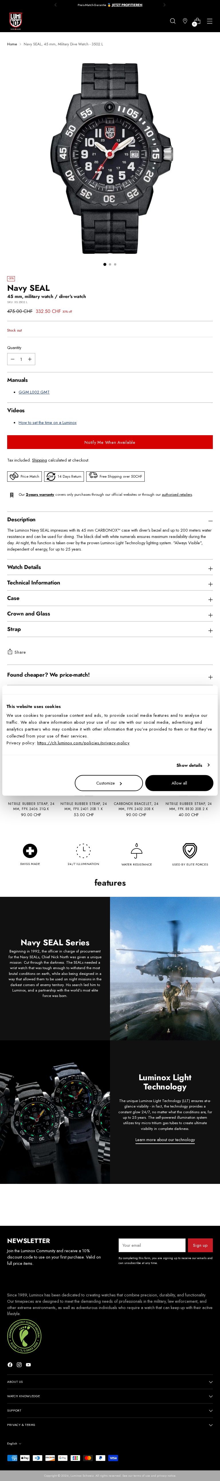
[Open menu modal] (210, 21)
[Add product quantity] (12, 359)
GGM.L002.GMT (34, 392)
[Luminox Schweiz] (15, 21)
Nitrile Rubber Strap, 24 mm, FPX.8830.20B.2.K (189, 806)
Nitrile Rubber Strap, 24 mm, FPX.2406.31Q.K (31, 806)
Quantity (14, 347)
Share (20, 652)
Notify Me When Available (110, 442)
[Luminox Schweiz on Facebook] (10, 1365)
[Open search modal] (173, 21)
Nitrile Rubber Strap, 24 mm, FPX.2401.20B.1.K (83, 806)
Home (12, 44)
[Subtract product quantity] (30, 359)
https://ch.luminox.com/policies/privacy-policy (83, 743)
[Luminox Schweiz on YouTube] (28, 1365)
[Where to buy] (185, 21)
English (12, 1443)
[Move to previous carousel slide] (195, 1206)
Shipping (39, 460)
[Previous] (55, 5)
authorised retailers (177, 494)
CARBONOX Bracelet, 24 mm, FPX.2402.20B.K (136, 806)
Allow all (179, 783)
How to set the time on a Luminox (47, 422)
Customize (105, 783)
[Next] (164, 5)
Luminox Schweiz (82, 1475)
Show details (189, 765)
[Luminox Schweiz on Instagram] (19, 1365)
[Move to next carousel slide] (208, 1206)
